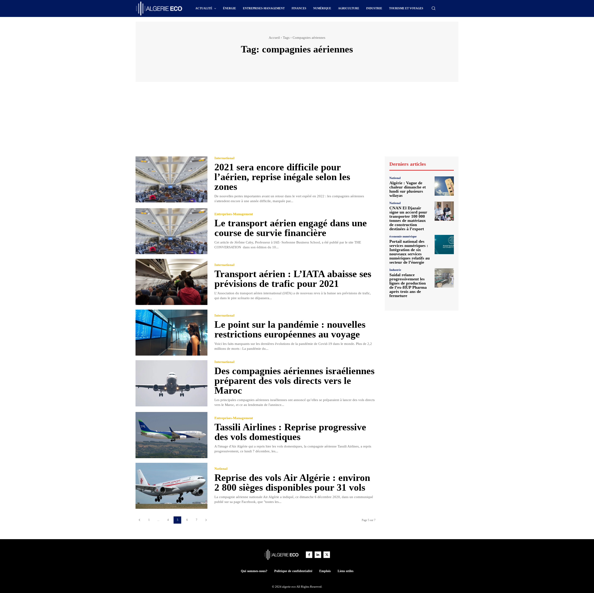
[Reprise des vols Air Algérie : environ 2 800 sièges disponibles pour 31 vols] (171, 486)
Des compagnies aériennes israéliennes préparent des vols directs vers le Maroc (294, 381)
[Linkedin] (318, 554)
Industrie (395, 269)
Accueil (274, 37)
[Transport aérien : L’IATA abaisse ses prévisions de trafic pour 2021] (171, 282)
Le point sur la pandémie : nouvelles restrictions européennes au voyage (289, 329)
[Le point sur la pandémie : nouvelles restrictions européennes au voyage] (171, 333)
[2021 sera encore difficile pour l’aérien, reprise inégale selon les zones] (171, 179)
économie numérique (403, 236)
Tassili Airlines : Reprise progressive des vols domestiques (290, 432)
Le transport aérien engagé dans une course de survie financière (290, 228)
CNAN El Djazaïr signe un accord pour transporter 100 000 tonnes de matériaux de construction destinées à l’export (408, 218)
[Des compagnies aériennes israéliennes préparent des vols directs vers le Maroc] (171, 383)
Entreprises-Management (233, 214)
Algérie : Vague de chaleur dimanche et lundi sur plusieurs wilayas (407, 189)
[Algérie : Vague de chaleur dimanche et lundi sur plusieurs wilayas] (444, 186)
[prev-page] (139, 520)
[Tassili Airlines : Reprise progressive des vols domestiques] (171, 435)
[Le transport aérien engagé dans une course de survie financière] (171, 231)
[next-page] (206, 520)
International (224, 158)
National (220, 468)
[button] (433, 8)
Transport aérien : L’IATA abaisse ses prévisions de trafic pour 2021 (292, 279)
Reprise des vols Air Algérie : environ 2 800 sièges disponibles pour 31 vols (292, 482)
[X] (326, 554)
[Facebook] (309, 554)
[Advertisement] (297, 121)
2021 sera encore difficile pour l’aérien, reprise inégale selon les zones (282, 177)
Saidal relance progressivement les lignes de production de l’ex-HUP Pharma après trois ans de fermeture (408, 285)
